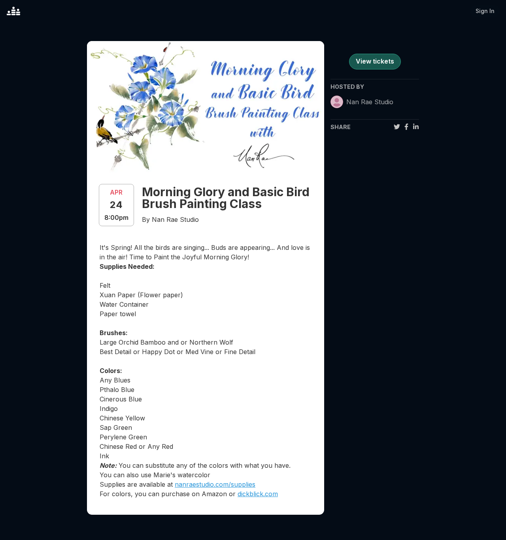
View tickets (375, 61)
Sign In (485, 11)
